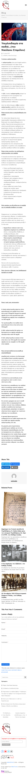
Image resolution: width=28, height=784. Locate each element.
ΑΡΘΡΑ (5, 55)
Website (4, 635)
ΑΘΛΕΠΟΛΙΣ (10, 762)
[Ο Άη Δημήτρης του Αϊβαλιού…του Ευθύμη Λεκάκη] (14, 553)
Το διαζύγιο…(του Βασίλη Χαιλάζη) (6, 715)
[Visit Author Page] (14, 476)
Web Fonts (14, 766)
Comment (4, 642)
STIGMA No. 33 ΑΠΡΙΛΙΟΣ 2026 (11, 688)
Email (3, 629)
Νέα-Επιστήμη (12, 55)
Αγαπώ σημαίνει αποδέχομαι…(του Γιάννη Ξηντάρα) (19, 715)
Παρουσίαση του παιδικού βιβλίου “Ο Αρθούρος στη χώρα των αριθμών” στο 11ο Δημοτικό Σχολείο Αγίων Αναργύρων (13, 693)
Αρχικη (3, 15)
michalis (14, 481)
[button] (26, 5)
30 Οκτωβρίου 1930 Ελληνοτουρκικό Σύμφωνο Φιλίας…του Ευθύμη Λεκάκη (13, 595)
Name (3, 622)
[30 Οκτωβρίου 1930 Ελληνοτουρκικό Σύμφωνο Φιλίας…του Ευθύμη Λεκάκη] (14, 582)
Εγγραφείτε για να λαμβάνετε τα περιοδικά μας (14, 738)
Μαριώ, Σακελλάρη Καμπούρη (10, 685)
